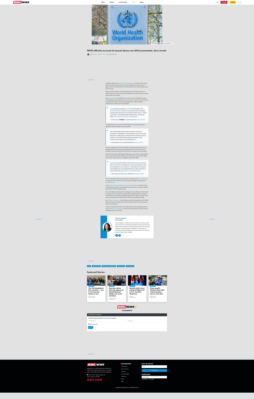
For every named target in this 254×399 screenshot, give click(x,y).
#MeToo (125, 116)
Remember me (94, 324)
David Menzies (152, 296)
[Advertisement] (41, 198)
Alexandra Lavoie (112, 298)
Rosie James (112, 98)
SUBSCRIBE (106, 318)
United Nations (121, 266)
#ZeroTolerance (118, 116)
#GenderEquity (132, 116)
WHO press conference (114, 200)
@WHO (129, 109)
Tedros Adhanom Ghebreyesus (109, 266)
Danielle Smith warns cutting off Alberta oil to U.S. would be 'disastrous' (137, 291)
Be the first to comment (112, 54)
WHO (89, 266)
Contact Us (123, 376)
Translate (152, 379)
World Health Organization (126, 83)
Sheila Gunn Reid (91, 296)
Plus (133, 2)
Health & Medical (96, 266)
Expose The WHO (130, 266)
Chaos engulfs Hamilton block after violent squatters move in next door (157, 291)
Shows (112, 2)
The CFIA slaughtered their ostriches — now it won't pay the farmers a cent (96, 291)
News (103, 2)
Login (122, 381)
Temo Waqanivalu (143, 178)
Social (122, 379)
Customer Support (125, 374)
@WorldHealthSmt (115, 111)
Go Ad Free (39, 219)
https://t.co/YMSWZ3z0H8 (132, 171)
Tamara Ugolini (93, 54)
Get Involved (123, 2)
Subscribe (123, 371)
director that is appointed (116, 208)
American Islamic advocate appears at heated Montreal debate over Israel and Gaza (116, 292)
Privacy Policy (124, 366)
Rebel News (131, 296)
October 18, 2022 (140, 119)
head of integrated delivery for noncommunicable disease (124, 185)
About (141, 2)
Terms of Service (125, 369)
